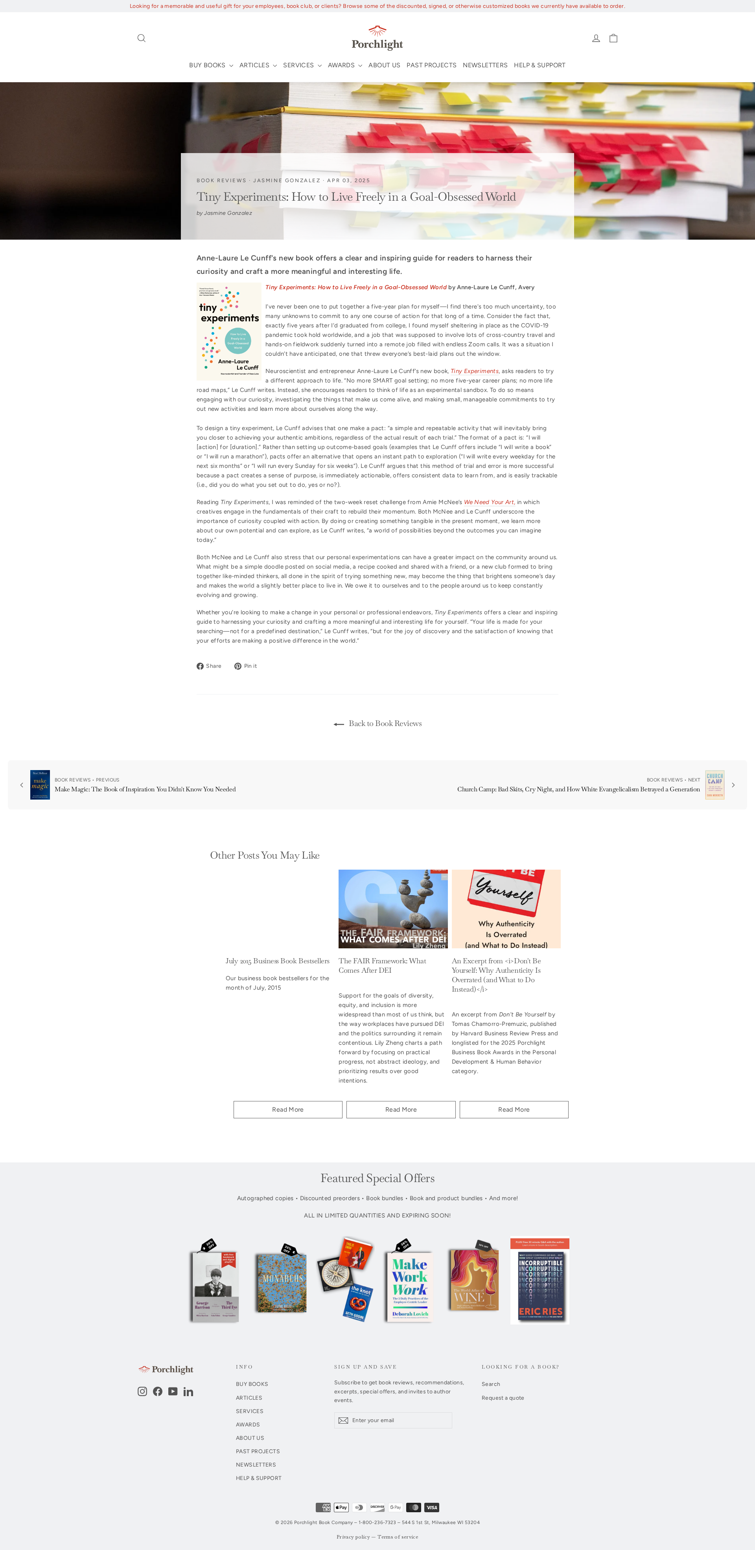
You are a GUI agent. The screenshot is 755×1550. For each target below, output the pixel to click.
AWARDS (342, 65)
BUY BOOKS (208, 65)
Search (491, 1384)
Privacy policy (353, 1537)
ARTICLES (255, 65)
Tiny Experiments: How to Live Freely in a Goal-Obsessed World (356, 287)
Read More (288, 1109)
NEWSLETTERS (485, 65)
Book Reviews (222, 180)
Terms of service (398, 1537)
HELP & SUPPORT (539, 65)
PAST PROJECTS (432, 65)
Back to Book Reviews (384, 723)
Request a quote (503, 1398)
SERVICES (299, 65)
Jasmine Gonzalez (287, 180)
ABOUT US (384, 65)
